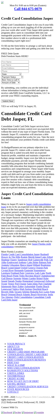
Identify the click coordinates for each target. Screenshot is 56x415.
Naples (18, 281)
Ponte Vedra (19, 275)
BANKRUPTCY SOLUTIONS (22, 370)
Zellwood (50, 281)
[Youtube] (39, 412)
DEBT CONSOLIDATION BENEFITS (26, 360)
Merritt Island (34, 257)
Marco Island (26, 265)
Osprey (13, 259)
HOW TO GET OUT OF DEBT (23, 381)
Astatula (5, 265)
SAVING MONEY (16, 384)
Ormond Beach (15, 294)
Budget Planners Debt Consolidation (33, 397)
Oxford (24, 267)
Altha (3, 262)
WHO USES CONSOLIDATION (23, 368)
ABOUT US (13, 346)
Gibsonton (14, 265)
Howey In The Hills (10, 257)
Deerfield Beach (40, 289)
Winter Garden (29, 278)
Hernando (19, 270)
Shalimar (5, 259)
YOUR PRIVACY (16, 344)
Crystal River (7, 270)
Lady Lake (40, 273)
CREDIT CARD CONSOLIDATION (25, 357)
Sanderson (22, 259)
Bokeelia (34, 292)
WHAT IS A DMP (16, 365)
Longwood (6, 289)
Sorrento (17, 278)
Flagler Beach (42, 286)
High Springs (26, 289)
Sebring (26, 292)
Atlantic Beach (30, 294)
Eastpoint (28, 270)
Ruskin (24, 257)
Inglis (50, 294)
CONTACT (13, 392)
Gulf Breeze (7, 278)
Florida (4, 254)
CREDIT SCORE (15, 378)
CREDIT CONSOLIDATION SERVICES (27, 386)
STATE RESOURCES (18, 389)
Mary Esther (18, 286)
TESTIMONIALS (16, 376)
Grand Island (14, 267)
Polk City (48, 259)
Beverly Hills (7, 292)
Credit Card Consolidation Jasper (24, 254)
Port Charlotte (45, 284)
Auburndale (29, 286)
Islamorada (6, 286)
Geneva (31, 267)
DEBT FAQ (13, 362)
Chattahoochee (48, 275)
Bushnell (44, 254)
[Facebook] (6, 412)
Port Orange (20, 284)
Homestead (27, 281)
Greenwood (39, 281)
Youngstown (40, 270)
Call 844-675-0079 (28, 9)
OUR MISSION (15, 349)
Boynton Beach (32, 275)
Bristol (39, 278)
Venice (11, 284)
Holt (30, 259)
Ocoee (4, 284)
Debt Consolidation (23, 297)
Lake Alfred (47, 257)
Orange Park (42, 267)
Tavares (18, 292)
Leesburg (5, 273)
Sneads (11, 281)
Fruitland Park (17, 273)
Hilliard (36, 265)
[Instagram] (27, 412)
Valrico (15, 289)
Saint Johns (32, 284)
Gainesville (38, 259)
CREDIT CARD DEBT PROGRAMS (26, 352)
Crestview (29, 273)
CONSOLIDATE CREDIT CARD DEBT (27, 354)
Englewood (12, 262)
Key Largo (44, 292)
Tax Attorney (7, 297)
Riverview (42, 294)
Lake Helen (32, 262)
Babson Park (45, 262)
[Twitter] (17, 412)
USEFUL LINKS (15, 373)
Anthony (22, 262)
